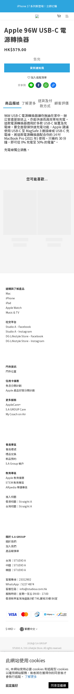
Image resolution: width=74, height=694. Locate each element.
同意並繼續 (58, 685)
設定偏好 (12, 685)
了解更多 (31, 676)
